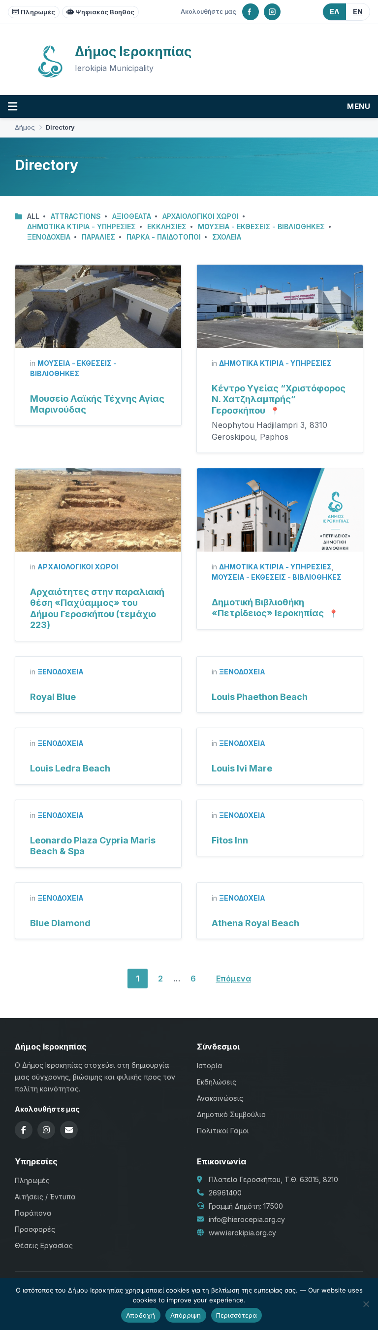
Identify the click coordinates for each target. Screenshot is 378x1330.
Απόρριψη (185, 1315)
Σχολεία (226, 237)
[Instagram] (272, 11)
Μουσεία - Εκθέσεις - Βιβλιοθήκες (261, 226)
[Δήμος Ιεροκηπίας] (50, 76)
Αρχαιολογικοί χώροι (200, 216)
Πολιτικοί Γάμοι (223, 1130)
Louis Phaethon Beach (260, 697)
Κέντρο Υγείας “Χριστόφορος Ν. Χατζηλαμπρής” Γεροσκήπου (279, 399)
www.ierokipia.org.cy (242, 1232)
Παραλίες (98, 237)
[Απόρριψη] (366, 1304)
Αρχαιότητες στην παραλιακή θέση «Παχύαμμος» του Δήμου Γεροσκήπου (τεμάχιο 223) (97, 608)
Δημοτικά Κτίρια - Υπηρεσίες (81, 226)
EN (358, 11)
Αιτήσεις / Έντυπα (45, 1196)
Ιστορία (209, 1065)
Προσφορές (35, 1229)
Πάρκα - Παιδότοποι (163, 237)
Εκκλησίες (167, 226)
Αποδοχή (141, 1315)
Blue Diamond (60, 923)
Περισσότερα (236, 1315)
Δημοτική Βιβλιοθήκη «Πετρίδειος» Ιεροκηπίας (268, 608)
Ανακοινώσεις (220, 1098)
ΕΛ (334, 11)
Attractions (76, 216)
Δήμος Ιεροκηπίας (133, 51)
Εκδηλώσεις (216, 1082)
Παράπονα (33, 1213)
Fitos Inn (230, 840)
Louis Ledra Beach (70, 768)
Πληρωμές (38, 12)
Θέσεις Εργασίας (44, 1245)
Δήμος (25, 127)
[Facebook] (250, 11)
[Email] (69, 1130)
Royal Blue (53, 697)
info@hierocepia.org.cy (247, 1219)
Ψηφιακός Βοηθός (104, 12)
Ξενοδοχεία (48, 237)
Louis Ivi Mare (242, 768)
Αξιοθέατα (131, 216)
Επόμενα (233, 978)
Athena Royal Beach (255, 923)
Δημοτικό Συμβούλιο (231, 1114)
